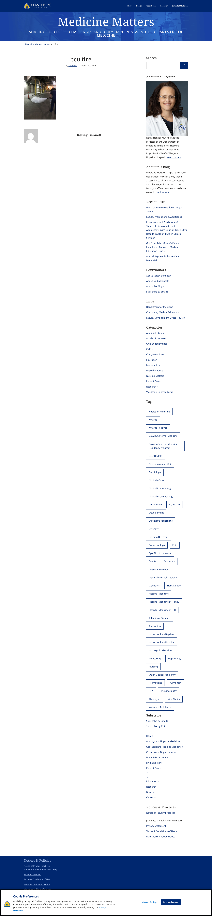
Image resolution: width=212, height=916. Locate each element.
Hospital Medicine (159, 593)
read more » (174, 157)
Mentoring (155, 658)
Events (152, 561)
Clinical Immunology (160, 488)
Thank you (154, 699)
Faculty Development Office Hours (165, 317)
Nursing (153, 666)
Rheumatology (169, 690)
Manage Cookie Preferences (37, 889)
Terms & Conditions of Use (160, 831)
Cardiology (155, 472)
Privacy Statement (156, 825)
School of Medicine (180, 6)
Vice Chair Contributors (159, 392)
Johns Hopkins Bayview (161, 634)
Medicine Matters (106, 21)
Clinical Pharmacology (161, 496)
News (149, 792)
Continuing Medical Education (162, 312)
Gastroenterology (158, 569)
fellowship (169, 561)
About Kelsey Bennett (158, 275)
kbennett (73, 65)
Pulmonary (175, 682)
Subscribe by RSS (155, 726)
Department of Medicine (159, 307)
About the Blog (154, 286)
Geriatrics (154, 585)
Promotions (155, 682)
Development (156, 512)
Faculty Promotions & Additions (163, 216)
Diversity (153, 529)
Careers (150, 797)
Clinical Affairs (156, 480)
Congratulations (155, 354)
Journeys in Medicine (160, 650)
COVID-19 (174, 504)
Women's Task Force (160, 707)
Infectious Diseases (159, 618)
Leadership (152, 365)
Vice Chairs (174, 699)
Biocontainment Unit (160, 464)
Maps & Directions (156, 757)
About (129, 6)
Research (164, 6)
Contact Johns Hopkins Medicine (164, 746)
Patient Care (151, 6)
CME (148, 349)
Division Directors (158, 537)
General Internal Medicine (163, 577)
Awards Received (158, 427)
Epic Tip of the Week (160, 553)
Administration (154, 333)
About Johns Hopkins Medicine (163, 741)
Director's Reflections (161, 520)
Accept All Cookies (171, 902)
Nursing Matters (155, 375)
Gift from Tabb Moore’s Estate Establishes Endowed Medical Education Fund (162, 247)
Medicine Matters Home (37, 44)
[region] (106, 902)
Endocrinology (157, 545)
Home (149, 736)
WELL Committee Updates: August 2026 (164, 209)
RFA (151, 690)
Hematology (174, 585)
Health (139, 6)
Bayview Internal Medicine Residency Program (163, 445)
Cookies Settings (149, 902)
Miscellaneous (154, 370)
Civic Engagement (156, 343)
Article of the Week (156, 338)
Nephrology (174, 658)
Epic (174, 545)
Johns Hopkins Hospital (161, 642)
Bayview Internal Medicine (163, 435)
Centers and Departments (160, 752)
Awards (153, 419)
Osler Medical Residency (162, 674)
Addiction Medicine (159, 411)
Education (151, 359)
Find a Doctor (153, 762)
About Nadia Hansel (157, 281)
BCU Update (155, 456)
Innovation (155, 626)
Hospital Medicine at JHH (162, 610)
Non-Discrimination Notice (160, 836)
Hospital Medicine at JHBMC (164, 601)
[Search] (184, 65)
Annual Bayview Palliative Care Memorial (162, 258)
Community (155, 504)
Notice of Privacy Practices (160, 812)
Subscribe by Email (156, 291)
